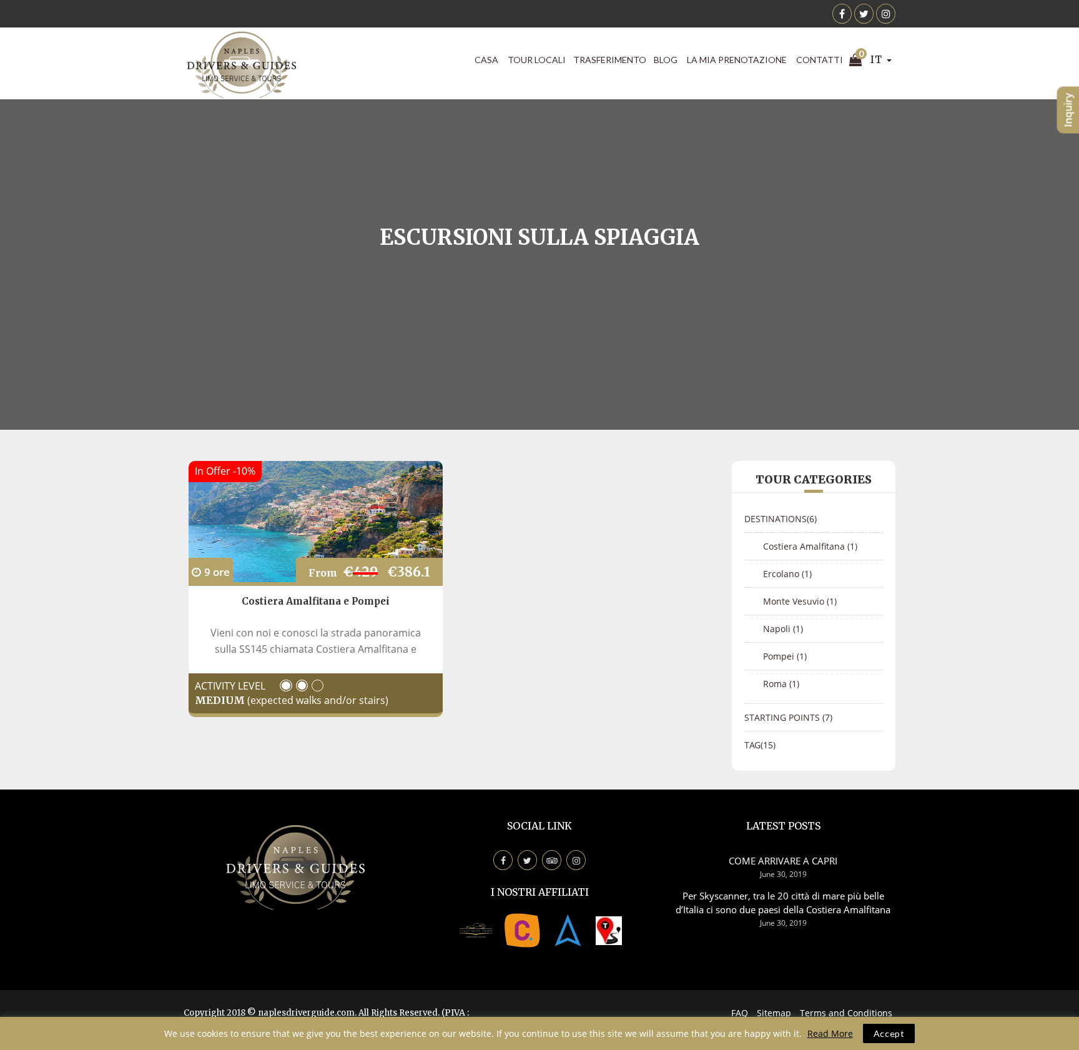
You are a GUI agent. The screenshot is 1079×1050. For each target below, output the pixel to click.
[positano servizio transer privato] (476, 929)
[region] (539, 1033)
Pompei (785, 656)
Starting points (788, 717)
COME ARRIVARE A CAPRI (783, 860)
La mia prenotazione (737, 59)
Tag (760, 745)
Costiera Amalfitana (810, 546)
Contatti (819, 59)
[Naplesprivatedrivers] (568, 929)
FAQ (739, 1013)
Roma (781, 684)
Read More (830, 1033)
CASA (486, 59)
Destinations (780, 519)
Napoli (783, 629)
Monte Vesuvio (800, 601)
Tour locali (537, 59)
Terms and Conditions (846, 1013)
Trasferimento (609, 59)
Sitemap (774, 1013)
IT (877, 60)
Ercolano (787, 574)
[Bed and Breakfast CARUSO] (522, 929)
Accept (889, 1033)
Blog (665, 59)
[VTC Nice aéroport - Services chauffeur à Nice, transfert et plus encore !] (609, 929)
